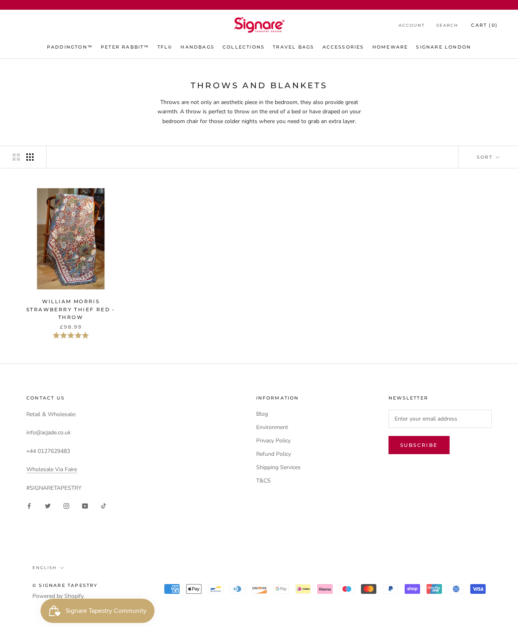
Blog (262, 414)
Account (412, 25)
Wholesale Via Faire (51, 469)
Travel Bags (293, 47)
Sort (486, 157)
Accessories (343, 47)
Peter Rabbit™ (125, 47)
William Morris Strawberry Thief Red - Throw (70, 309)
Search (447, 25)
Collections (244, 47)
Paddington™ (70, 47)
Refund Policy (273, 454)
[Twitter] (48, 505)
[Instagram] (66, 505)
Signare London (443, 47)
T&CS (263, 481)
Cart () (484, 25)
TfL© (165, 47)
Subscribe (419, 445)
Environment (272, 427)
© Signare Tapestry (65, 585)
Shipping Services (278, 467)
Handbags (197, 47)
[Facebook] (29, 505)
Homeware (390, 47)
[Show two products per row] (16, 157)
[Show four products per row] (30, 157)
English (44, 567)
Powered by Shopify (58, 596)
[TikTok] (103, 505)
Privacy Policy (273, 440)
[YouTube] (85, 505)
